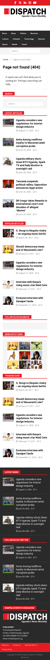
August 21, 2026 (26, 130)
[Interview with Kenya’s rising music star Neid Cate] (8, 284)
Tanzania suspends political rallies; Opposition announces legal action (31, 184)
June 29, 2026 (25, 150)
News (13, 33)
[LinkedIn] (25, 3)
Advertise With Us (31, 645)
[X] (20, 3)
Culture (5, 39)
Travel (24, 44)
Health (14, 44)
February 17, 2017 (27, 289)
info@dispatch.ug (15, 638)
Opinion (41, 39)
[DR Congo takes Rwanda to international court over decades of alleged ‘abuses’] (8, 203)
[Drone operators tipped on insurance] (36, 346)
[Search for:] (25, 51)
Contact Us (17, 645)
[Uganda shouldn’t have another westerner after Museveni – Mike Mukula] (12, 364)
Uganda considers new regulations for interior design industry (29, 123)
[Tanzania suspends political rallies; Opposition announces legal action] (8, 184)
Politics (23, 33)
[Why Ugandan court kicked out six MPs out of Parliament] (36, 364)
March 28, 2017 (26, 237)
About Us (5, 645)
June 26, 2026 (25, 191)
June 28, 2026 (25, 172)
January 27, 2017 (26, 253)
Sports (5, 44)
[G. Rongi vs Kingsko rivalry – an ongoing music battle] (8, 233)
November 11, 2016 (28, 305)
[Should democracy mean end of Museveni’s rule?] (8, 249)
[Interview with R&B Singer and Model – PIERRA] (12, 355)
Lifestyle (16, 39)
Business (34, 33)
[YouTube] (34, 3)
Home (4, 33)
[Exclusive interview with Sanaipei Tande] (8, 300)
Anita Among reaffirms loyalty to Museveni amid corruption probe (30, 143)
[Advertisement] (26, 23)
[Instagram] (30, 3)
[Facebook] (15, 3)
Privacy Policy (7, 649)
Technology (29, 39)
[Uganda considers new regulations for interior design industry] (8, 123)
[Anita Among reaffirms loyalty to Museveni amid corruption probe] (8, 142)
